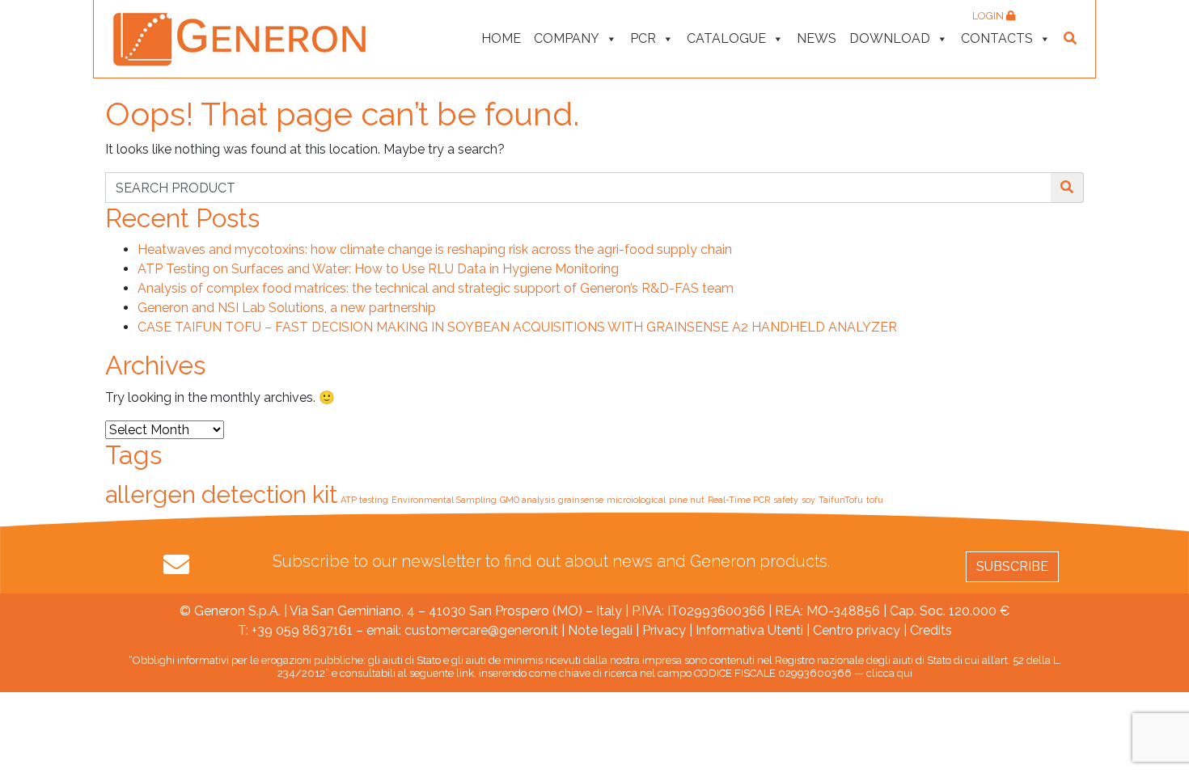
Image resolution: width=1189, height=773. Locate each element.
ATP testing (364, 500)
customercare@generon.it (481, 630)
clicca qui (889, 673)
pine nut (687, 500)
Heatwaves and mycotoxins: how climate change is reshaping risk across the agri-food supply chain (435, 249)
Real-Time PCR (739, 500)
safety (785, 500)
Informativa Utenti (749, 630)
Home (501, 38)
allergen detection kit (221, 494)
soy (808, 500)
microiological (636, 500)
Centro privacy (856, 630)
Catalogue (726, 38)
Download (889, 38)
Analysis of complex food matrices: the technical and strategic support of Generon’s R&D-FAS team (436, 288)
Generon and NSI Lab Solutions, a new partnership (287, 307)
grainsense (580, 500)
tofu (874, 500)
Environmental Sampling (444, 500)
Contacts (997, 38)
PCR (643, 38)
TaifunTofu (841, 500)
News (816, 38)
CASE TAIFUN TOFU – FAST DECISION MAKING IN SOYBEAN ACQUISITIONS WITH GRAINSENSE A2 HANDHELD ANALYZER (517, 327)
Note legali (600, 630)
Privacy (664, 630)
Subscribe (1012, 566)
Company (566, 38)
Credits (931, 630)
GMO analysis (527, 500)
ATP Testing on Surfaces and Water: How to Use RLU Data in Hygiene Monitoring (378, 269)
